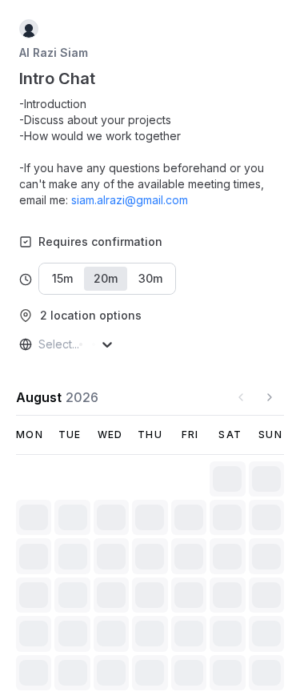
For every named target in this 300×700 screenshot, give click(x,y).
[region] (150, 152)
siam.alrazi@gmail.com (129, 200)
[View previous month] (240, 397)
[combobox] (40, 344)
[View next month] (269, 397)
